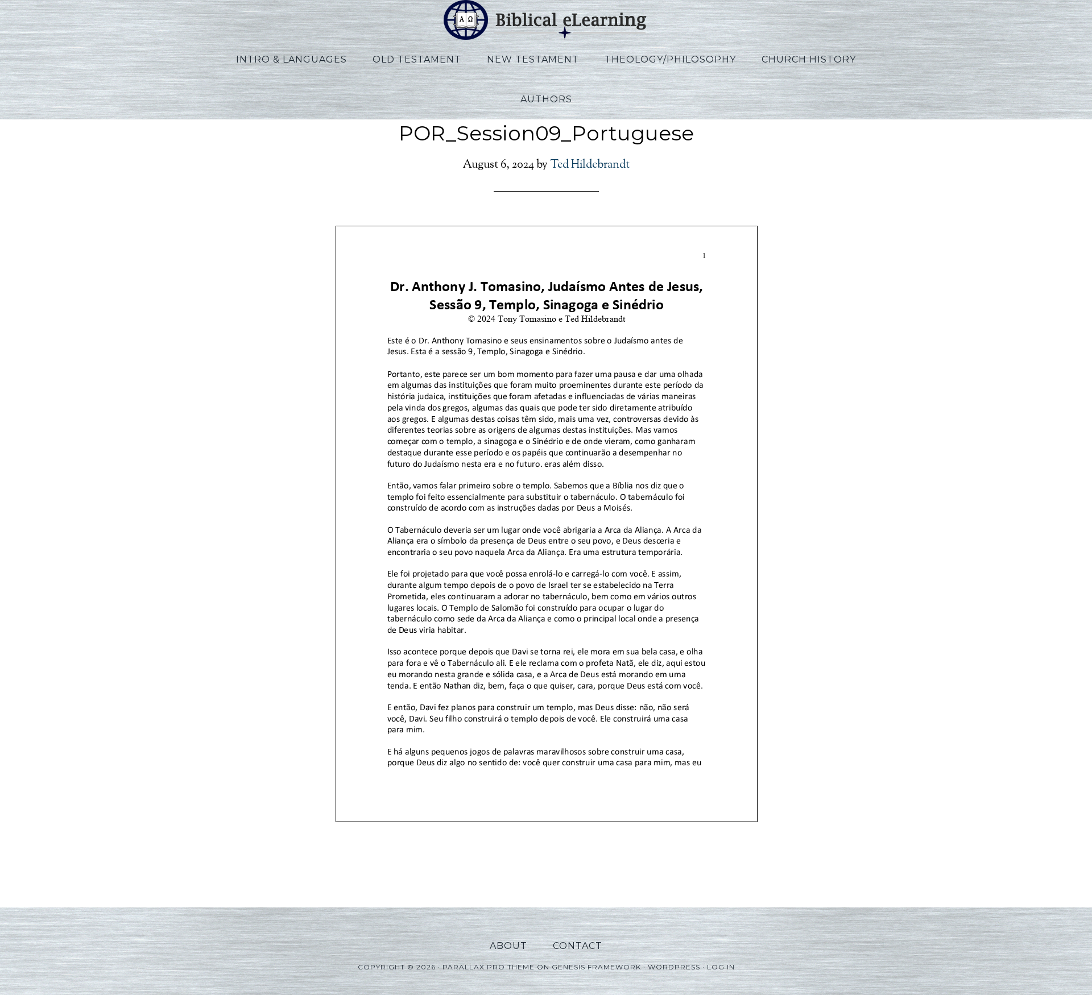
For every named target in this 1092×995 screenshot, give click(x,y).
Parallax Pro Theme (488, 967)
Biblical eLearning (546, 20)
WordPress (674, 967)
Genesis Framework (596, 967)
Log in (721, 967)
